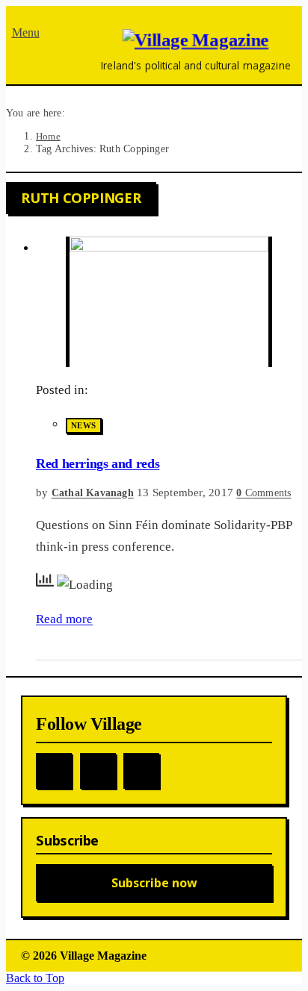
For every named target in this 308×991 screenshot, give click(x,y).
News (83, 425)
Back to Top (35, 978)
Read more (64, 619)
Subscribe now (154, 883)
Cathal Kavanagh (93, 492)
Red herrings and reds (97, 463)
